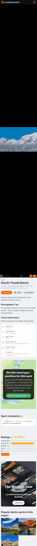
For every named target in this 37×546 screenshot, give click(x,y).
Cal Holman (6, 275)
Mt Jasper (26, 354)
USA (2, 280)
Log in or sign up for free (17, 396)
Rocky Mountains (17, 354)
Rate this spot (5, 454)
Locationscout (10, 2)
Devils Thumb (10, 355)
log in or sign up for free (15, 286)
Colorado (8, 354)
